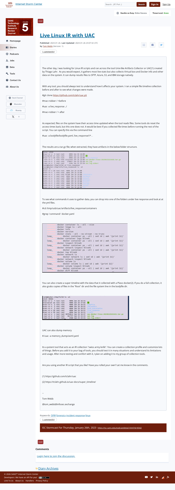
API (28, 477)
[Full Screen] (143, 44)
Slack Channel (17, 98)
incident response (75, 415)
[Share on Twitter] (161, 44)
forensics (61, 415)
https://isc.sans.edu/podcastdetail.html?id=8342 (120, 428)
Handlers (30, 480)
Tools (12, 73)
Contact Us (15, 80)
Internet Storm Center (29, 4)
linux (87, 415)
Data (12, 67)
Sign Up (166, 4)
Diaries (13, 47)
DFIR (53, 415)
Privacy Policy (42, 480)
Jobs (12, 60)
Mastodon (18, 104)
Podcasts (14, 53)
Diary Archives (48, 468)
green (166, 13)
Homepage (15, 40)
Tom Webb (48, 46)
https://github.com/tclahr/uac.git (70, 95)
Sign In (154, 4)
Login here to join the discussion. (56, 456)
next (41, 21)
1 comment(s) (48, 51)
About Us (14, 86)
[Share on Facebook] (152, 44)
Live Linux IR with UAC (67, 35)
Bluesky (18, 110)
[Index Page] (8, 4)
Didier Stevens (141, 13)
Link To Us (8, 480)
